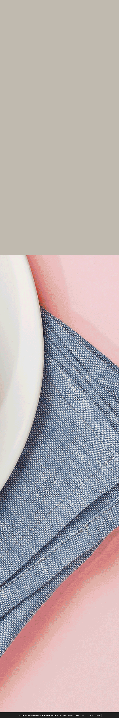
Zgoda (83, 715)
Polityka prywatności (94, 715)
